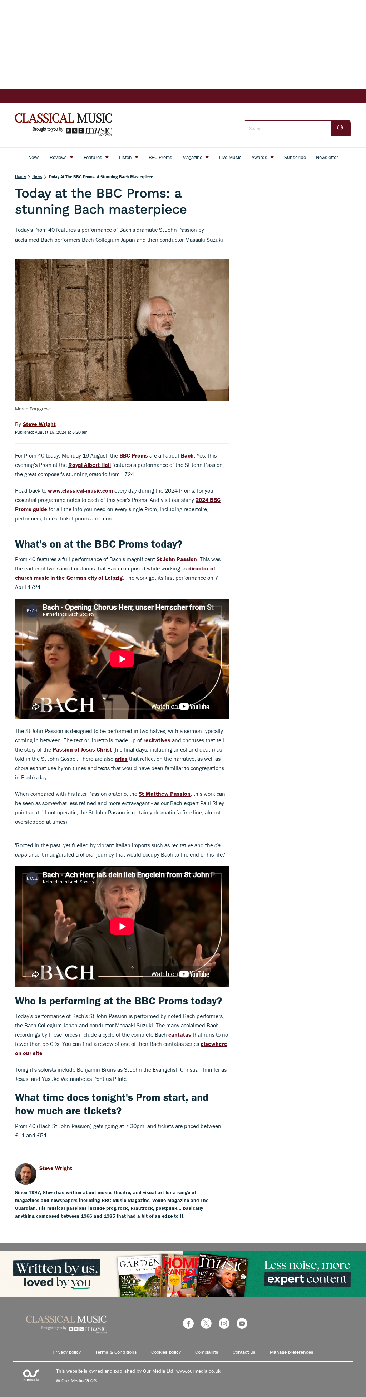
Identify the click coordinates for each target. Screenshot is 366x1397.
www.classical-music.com (80, 490)
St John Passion (177, 559)
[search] (341, 128)
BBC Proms (133, 455)
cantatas (179, 1034)
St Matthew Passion (165, 793)
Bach (187, 455)
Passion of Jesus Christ (82, 749)
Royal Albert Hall (89, 464)
